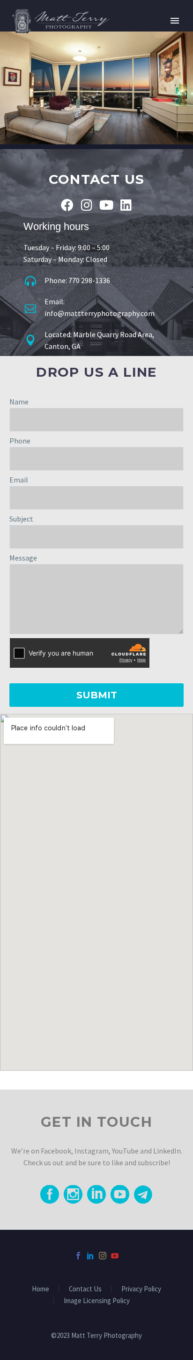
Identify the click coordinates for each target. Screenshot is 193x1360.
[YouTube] (115, 1255)
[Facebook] (67, 204)
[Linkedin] (126, 204)
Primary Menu (174, 21)
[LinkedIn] (90, 1255)
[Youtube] (106, 204)
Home (40, 1289)
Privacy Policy (141, 1289)
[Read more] (49, 1194)
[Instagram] (87, 204)
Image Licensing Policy (97, 1301)
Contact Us (85, 1289)
